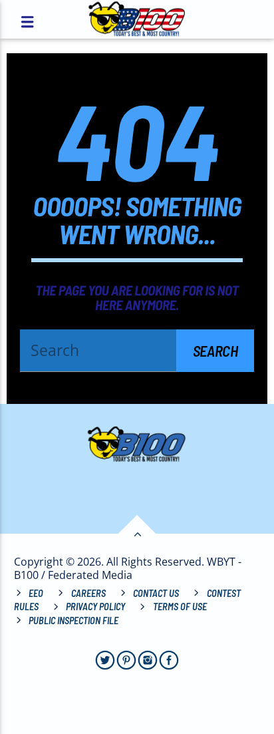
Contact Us (156, 593)
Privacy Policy (95, 606)
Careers (88, 593)
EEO (36, 593)
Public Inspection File (73, 620)
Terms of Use (180, 606)
